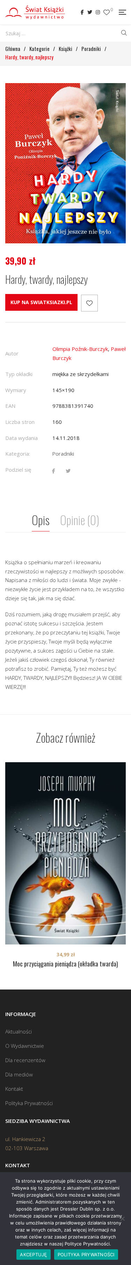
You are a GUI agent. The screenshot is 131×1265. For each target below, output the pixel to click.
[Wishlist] (106, 12)
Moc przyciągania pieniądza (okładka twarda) (65, 963)
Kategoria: (17, 453)
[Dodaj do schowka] (89, 303)
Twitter (89, 12)
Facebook (82, 12)
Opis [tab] (41, 520)
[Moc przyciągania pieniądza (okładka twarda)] (65, 853)
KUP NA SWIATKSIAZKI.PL (41, 302)
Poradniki (63, 453)
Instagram (98, 12)
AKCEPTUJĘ (33, 1254)
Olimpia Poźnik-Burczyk (80, 348)
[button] (114, 94)
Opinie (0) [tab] (79, 520)
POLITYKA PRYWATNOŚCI (86, 1254)
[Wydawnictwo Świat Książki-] (35, 12)
